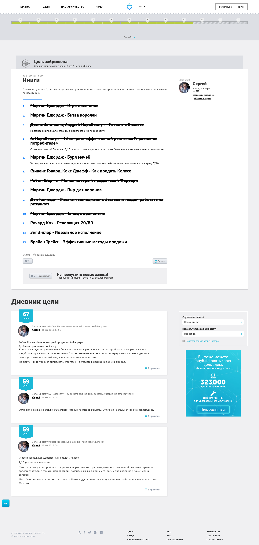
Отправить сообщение (203, 94)
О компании (215, 540)
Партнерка (214, 536)
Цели (46, 6)
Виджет (161, 261)
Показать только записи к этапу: (199, 329)
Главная (25, 6)
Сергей (200, 84)
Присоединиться (213, 409)
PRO (169, 532)
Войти (241, 6)
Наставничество (72, 6)
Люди (100, 6)
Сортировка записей (193, 317)
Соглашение (175, 540)
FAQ (169, 536)
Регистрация (225, 6)
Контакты (213, 532)
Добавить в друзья (202, 98)
